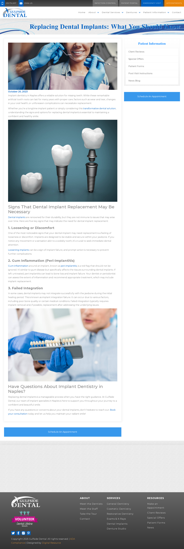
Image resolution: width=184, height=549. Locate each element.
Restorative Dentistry (120, 514)
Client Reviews (136, 51)
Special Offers (136, 59)
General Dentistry (118, 504)
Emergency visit (152, 3)
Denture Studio (116, 528)
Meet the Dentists (91, 504)
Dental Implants (117, 524)
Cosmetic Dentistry (119, 509)
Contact (176, 12)
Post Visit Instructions (140, 73)
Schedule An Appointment (62, 432)
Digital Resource (51, 543)
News (150, 527)
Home (81, 12)
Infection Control (105, 3)
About (92, 12)
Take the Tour (88, 514)
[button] (93, 12)
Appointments (174, 3)
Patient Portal (129, 3)
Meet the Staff (89, 509)
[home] (14, 12)
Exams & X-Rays (116, 519)
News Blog (134, 80)
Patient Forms (136, 66)
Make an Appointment (155, 506)
